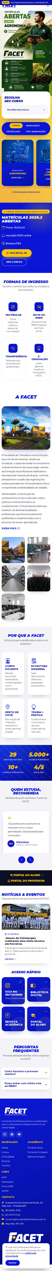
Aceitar (12, 1262)
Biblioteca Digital (36, 1069)
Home (5, 1061)
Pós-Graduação (36, 45)
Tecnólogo (13, 45)
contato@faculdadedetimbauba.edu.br (25, 1132)
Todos (16, 39)
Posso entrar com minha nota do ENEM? (23, 998)
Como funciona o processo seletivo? (21, 986)
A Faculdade (8, 1069)
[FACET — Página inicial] (9, 5)
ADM (4, 1090)
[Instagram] (5, 1048)
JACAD (5, 1104)
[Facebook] (12, 1048)
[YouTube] (19, 1048)
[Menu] (47, 5)
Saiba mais (9, 441)
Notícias (6, 1074)
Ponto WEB (7, 1099)
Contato (6, 1078)
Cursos (5, 1065)
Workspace (7, 1095)
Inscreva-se (18, 166)
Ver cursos (14, 175)
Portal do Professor (27, 793)
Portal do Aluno (26, 788)
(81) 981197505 (12, 1128)
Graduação (33, 39)
